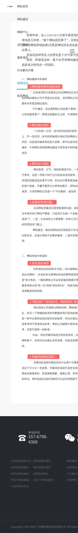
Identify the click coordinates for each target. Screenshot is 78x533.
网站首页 (22, 6)
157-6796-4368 (38, 437)
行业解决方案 (25, 70)
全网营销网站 (40, 473)
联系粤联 (22, 95)
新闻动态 (22, 83)
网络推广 (34, 368)
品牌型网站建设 (42, 460)
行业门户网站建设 (43, 479)
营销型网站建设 (20, 467)
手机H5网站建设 (20, 479)
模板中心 (22, 31)
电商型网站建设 (42, 467)
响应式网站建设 (20, 473)
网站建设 (22, 19)
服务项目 (22, 57)
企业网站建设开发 (21, 460)
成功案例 (22, 44)
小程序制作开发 (20, 486)
